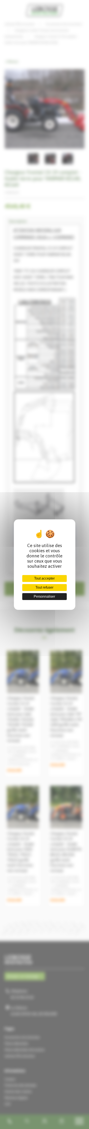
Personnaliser (44, 596)
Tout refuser (44, 587)
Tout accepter (44, 578)
